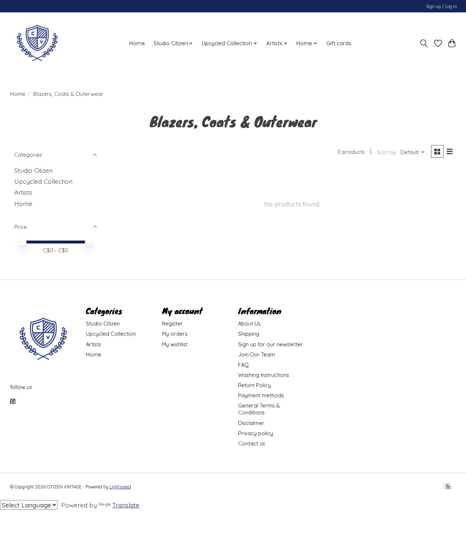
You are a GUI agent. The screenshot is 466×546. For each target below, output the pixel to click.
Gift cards (338, 43)
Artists (23, 192)
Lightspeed (120, 487)
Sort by (386, 152)
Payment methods (261, 395)
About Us (249, 323)
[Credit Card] (447, 486)
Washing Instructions (263, 374)
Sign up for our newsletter (270, 344)
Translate (125, 505)
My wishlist (174, 344)
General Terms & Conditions (259, 409)
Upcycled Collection (43, 181)
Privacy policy (255, 433)
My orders (174, 333)
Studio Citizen (33, 170)
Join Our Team (256, 354)
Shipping (248, 333)
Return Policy (254, 385)
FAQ (243, 364)
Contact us (251, 443)
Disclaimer (251, 423)
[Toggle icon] (423, 43)
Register (172, 323)
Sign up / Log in (441, 6)
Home (137, 43)
